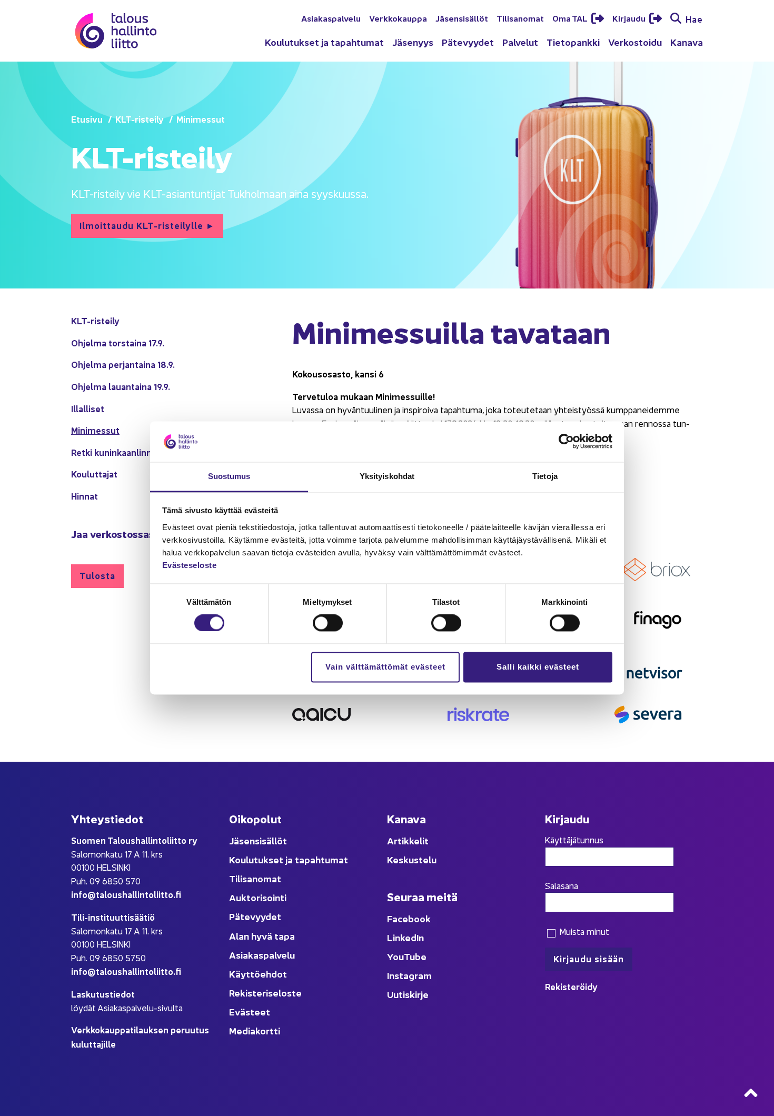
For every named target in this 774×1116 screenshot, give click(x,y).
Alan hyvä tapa (262, 935)
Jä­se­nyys (412, 41)
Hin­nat (84, 496)
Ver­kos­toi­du (635, 41)
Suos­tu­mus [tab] (229, 476)
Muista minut (583, 931)
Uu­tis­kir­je (408, 994)
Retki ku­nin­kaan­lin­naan (118, 452)
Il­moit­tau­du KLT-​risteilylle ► (147, 225)
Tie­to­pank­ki (573, 41)
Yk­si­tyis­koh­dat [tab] (387, 476)
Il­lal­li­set (87, 408)
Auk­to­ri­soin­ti (257, 897)
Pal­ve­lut (520, 41)
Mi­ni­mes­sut (95, 430)
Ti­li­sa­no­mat (520, 18)
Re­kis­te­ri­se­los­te (265, 992)
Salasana (561, 885)
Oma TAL (570, 18)
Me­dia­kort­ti (254, 1030)
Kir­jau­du (629, 18)
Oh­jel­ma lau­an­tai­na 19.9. (120, 386)
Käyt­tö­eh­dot (258, 973)
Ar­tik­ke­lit (408, 840)
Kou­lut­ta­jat (94, 473)
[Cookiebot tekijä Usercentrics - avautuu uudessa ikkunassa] (566, 442)
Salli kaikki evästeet (538, 666)
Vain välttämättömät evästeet (385, 666)
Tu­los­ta (97, 575)
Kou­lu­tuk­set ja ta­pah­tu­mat (324, 41)
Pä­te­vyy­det (468, 41)
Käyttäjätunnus (574, 839)
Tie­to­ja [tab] (545, 476)
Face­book (409, 918)
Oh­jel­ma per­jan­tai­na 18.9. (123, 364)
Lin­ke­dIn (405, 937)
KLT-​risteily (95, 320)
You (395, 956)
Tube (415, 956)
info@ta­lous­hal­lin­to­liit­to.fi (126, 894)
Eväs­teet (249, 1011)
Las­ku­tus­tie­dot (103, 994)
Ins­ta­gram (409, 975)
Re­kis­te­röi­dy (571, 986)
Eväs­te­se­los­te (189, 565)
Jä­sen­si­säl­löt (461, 18)
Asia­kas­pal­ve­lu (331, 18)
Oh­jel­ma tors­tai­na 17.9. (117, 342)
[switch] (328, 623)
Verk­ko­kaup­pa (398, 18)
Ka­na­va (686, 41)
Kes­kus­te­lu (411, 859)
